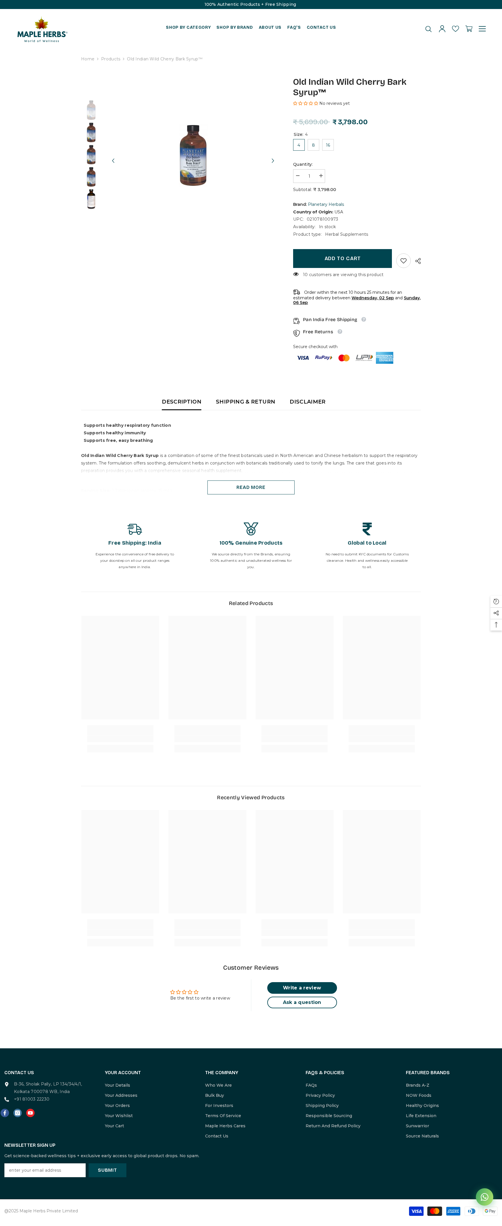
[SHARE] (416, 261)
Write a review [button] (302, 988)
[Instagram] (17, 1113)
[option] (193, 155)
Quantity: (303, 164)
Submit (107, 1170)
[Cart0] (468, 28)
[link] (403, 260)
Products (110, 59)
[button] (113, 155)
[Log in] (442, 28)
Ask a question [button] (302, 1002)
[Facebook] (5, 1113)
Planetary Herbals (326, 204)
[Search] (428, 29)
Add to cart (342, 258)
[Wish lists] (455, 28)
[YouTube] (30, 1113)
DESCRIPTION (181, 402)
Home (87, 59)
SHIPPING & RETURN (245, 402)
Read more (250, 487)
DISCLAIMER (308, 402)
